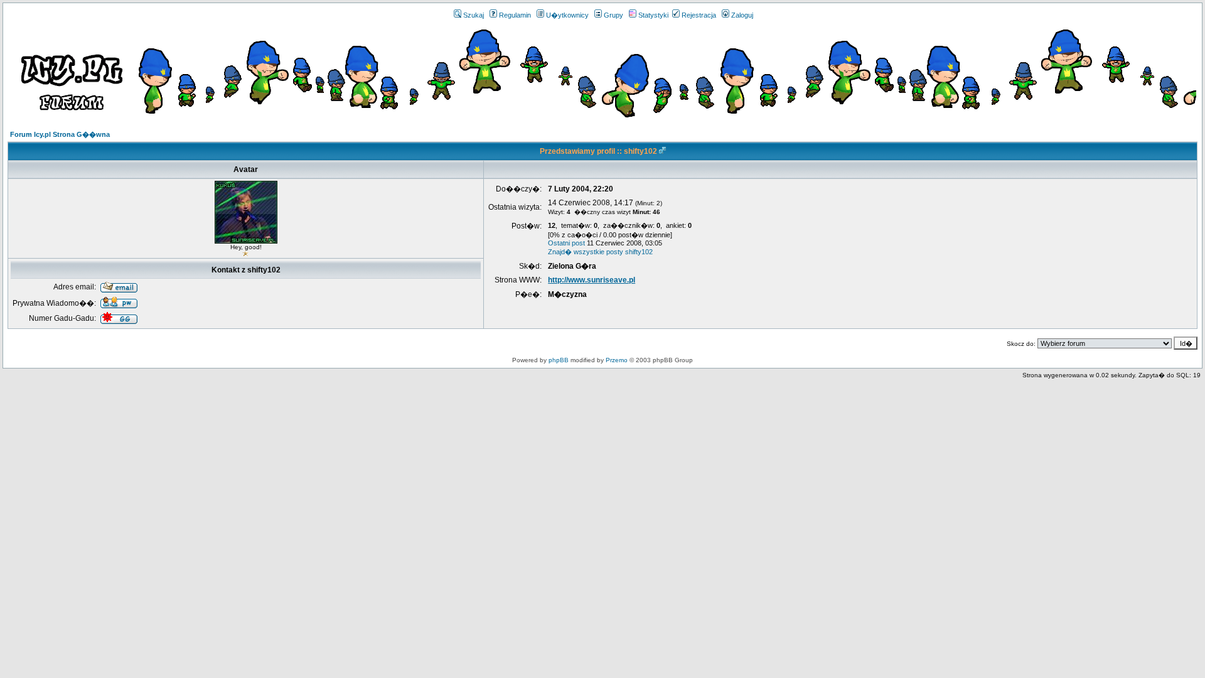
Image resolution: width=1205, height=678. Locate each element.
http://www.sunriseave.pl (591, 280)
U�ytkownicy (567, 15)
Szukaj (473, 15)
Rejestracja (699, 15)
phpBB (559, 360)
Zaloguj (742, 15)
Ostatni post (566, 243)
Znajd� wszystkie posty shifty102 (600, 252)
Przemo (617, 360)
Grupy (613, 15)
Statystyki (653, 15)
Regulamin (515, 15)
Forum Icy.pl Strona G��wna (60, 134)
